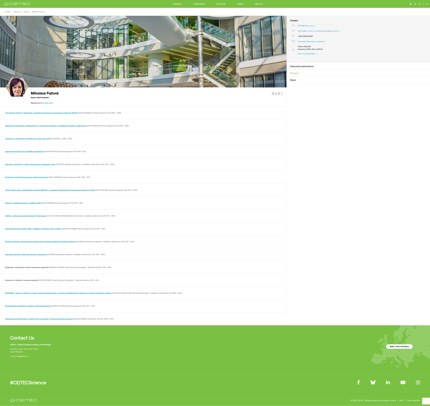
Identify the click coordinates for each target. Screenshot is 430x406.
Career (240, 4)
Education (220, 4)
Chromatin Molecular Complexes (311, 41)
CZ (419, 4)
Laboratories (199, 4)
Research (177, 4)
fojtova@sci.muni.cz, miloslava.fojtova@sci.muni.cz (318, 31)
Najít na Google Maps (307, 53)
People (26, 12)
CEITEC (8, 12)
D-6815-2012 (48, 103)
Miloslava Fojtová (38, 12)
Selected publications (302, 66)
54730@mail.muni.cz (306, 26)
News (293, 79)
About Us (259, 4)
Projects (294, 73)
